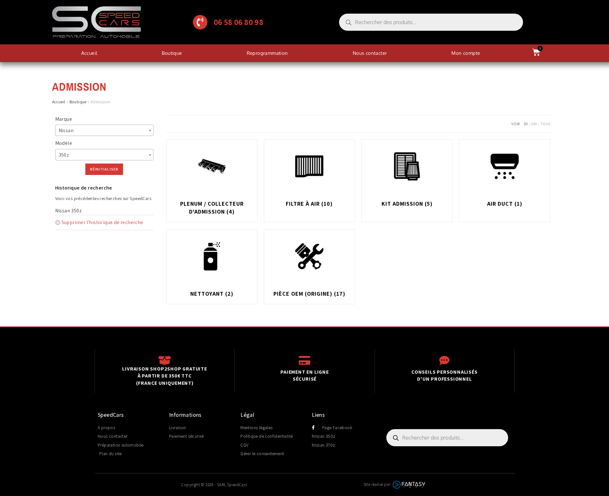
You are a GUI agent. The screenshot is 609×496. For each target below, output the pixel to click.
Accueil (89, 53)
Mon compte (465, 53)
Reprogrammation (267, 53)
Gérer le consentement (262, 453)
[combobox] (104, 130)
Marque (63, 119)
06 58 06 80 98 (239, 22)
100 (534, 123)
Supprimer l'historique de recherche (102, 222)
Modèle (63, 143)
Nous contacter (370, 53)
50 (526, 123)
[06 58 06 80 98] (200, 22)
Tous (545, 123)
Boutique (172, 53)
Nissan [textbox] (66, 130)
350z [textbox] (64, 154)
